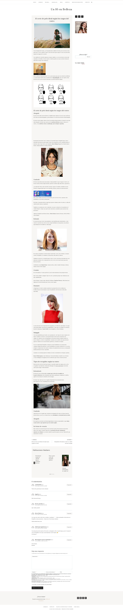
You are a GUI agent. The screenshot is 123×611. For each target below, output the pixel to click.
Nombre (34, 572)
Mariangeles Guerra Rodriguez (43, 539)
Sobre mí (41, 2)
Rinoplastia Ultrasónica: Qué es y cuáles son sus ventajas (63, 441)
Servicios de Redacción (77, 2)
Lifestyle (67, 2)
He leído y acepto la (42, 584)
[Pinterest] (83, 598)
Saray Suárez (38, 513)
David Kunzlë (56, 77)
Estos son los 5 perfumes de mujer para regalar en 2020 (40, 441)
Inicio (34, 2)
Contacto (87, 2)
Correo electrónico (50, 572)
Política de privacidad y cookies (64, 606)
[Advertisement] (52, 133)
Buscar (88, 56)
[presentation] (65, 460)
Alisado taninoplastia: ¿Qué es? (65, 470)
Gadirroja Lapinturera (41, 526)
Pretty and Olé (39, 503)
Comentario (35, 556)
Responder (69, 484)
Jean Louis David (59, 365)
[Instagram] (81, 598)
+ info (46, 575)
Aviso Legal (77, 606)
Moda (61, 2)
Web (61, 572)
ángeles (37, 494)
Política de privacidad (47, 584)
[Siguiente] (69, 463)
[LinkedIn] (86, 598)
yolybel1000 (38, 484)
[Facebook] (78, 598)
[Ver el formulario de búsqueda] (91, 2)
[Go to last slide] (34, 463)
